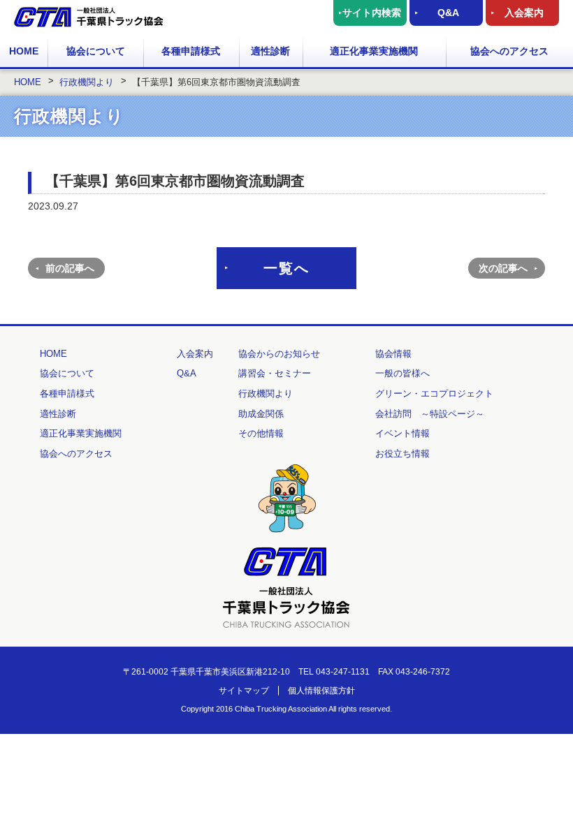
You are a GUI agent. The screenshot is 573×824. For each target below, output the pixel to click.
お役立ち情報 (402, 453)
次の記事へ (503, 268)
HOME (23, 51)
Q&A (448, 12)
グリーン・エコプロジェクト (434, 393)
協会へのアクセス (509, 51)
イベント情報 (402, 433)
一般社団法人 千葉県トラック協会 (89, 17)
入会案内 (524, 12)
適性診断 (270, 51)
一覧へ (286, 268)
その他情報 (261, 433)
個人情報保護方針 (321, 691)
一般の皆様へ (402, 373)
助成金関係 (261, 414)
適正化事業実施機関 (374, 51)
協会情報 (393, 353)
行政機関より (265, 393)
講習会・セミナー (274, 373)
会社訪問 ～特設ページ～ (429, 414)
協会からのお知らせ (279, 353)
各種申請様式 (190, 51)
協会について (95, 51)
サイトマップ (244, 691)
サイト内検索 (371, 12)
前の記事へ (69, 268)
